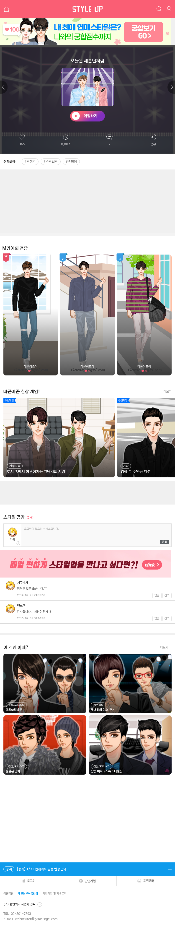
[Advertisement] (87, 201)
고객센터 (148, 881)
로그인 (31, 881)
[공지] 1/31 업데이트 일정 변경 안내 (36, 869)
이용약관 (8, 893)
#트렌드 (30, 162)
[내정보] (169, 9)
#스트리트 (51, 162)
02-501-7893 (21, 914)
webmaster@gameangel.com (36, 919)
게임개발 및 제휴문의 (55, 893)
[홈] (6, 9)
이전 (4, 87)
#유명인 (71, 162)
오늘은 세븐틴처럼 (87, 61)
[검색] (159, 9)
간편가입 (90, 881)
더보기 (167, 391)
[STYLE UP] (87, 9)
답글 (157, 595)
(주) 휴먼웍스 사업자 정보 (19, 904)
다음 (171, 87)
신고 (167, 595)
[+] (170, 869)
